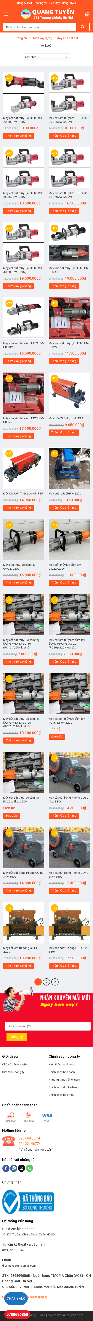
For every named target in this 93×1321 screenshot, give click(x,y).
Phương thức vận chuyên (64, 1079)
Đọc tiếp (57, 736)
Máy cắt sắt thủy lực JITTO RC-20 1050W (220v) (68, 119)
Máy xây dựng (42, 38)
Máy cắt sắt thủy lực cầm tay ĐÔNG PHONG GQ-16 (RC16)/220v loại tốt (21, 643)
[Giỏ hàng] (87, 14)
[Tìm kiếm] (83, 27)
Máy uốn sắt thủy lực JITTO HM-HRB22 (69, 345)
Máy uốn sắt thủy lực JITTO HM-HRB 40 (69, 270)
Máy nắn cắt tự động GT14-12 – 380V (69, 949)
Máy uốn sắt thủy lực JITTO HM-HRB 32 (23, 345)
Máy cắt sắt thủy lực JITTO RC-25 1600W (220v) (23, 195)
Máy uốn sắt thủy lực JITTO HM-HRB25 (23, 420)
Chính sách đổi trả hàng (64, 1087)
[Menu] (5, 14)
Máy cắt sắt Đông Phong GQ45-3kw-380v (23, 874)
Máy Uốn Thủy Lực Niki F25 (66, 418)
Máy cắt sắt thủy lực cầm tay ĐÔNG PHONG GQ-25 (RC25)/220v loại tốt (21, 722)
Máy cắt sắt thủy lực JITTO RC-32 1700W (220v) (68, 195)
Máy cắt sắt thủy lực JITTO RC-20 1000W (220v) (23, 119)
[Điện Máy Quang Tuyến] (46, 14)
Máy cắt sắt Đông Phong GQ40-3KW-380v (69, 874)
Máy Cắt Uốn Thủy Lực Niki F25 (23, 493)
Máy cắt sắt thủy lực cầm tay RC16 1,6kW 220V (67, 720)
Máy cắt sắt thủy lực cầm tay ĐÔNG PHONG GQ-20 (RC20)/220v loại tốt (67, 643)
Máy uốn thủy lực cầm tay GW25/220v (19, 566)
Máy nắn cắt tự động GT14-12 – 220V (23, 949)
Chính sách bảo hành (62, 1072)
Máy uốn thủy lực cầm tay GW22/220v (65, 566)
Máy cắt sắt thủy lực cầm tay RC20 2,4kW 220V (21, 799)
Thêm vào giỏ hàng (18, 135)
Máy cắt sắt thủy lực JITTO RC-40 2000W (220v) (23, 270)
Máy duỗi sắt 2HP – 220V (65, 493)
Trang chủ (22, 38)
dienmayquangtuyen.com (65, 1315)
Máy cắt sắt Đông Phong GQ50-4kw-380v (69, 799)
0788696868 (17, 1314)
